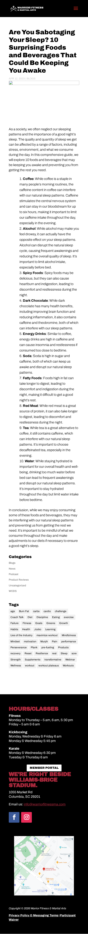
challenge (60, 611)
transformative (52, 659)
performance (68, 641)
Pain (54, 641)
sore (74, 653)
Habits (14, 629)
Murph (44, 641)
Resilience (42, 653)
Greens (50, 623)
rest (54, 653)
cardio (47, 611)
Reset (28, 653)
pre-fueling (47, 647)
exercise (69, 617)
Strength (15, 659)
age (12, 611)
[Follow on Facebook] (14, 817)
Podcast (13, 574)
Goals (38, 623)
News (12, 568)
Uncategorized (17, 585)
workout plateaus (48, 665)
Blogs (31, 78)
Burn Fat (24, 611)
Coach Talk (16, 617)
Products (63, 647)
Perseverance (18, 647)
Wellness (15, 665)
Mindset (15, 641)
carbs (36, 611)
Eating (56, 617)
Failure (14, 623)
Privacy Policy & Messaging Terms (33, 915)
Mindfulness (69, 635)
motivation (30, 641)
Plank (34, 647)
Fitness (27, 623)
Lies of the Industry (21, 635)
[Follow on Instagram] (26, 817)
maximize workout (47, 635)
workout (29, 665)
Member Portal (44, 767)
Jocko (37, 629)
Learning (50, 629)
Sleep (64, 653)
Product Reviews (19, 579)
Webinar (70, 659)
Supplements (32, 659)
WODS (13, 591)
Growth (63, 623)
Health (26, 629)
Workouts (68, 665)
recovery (15, 653)
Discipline (42, 617)
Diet (30, 617)
